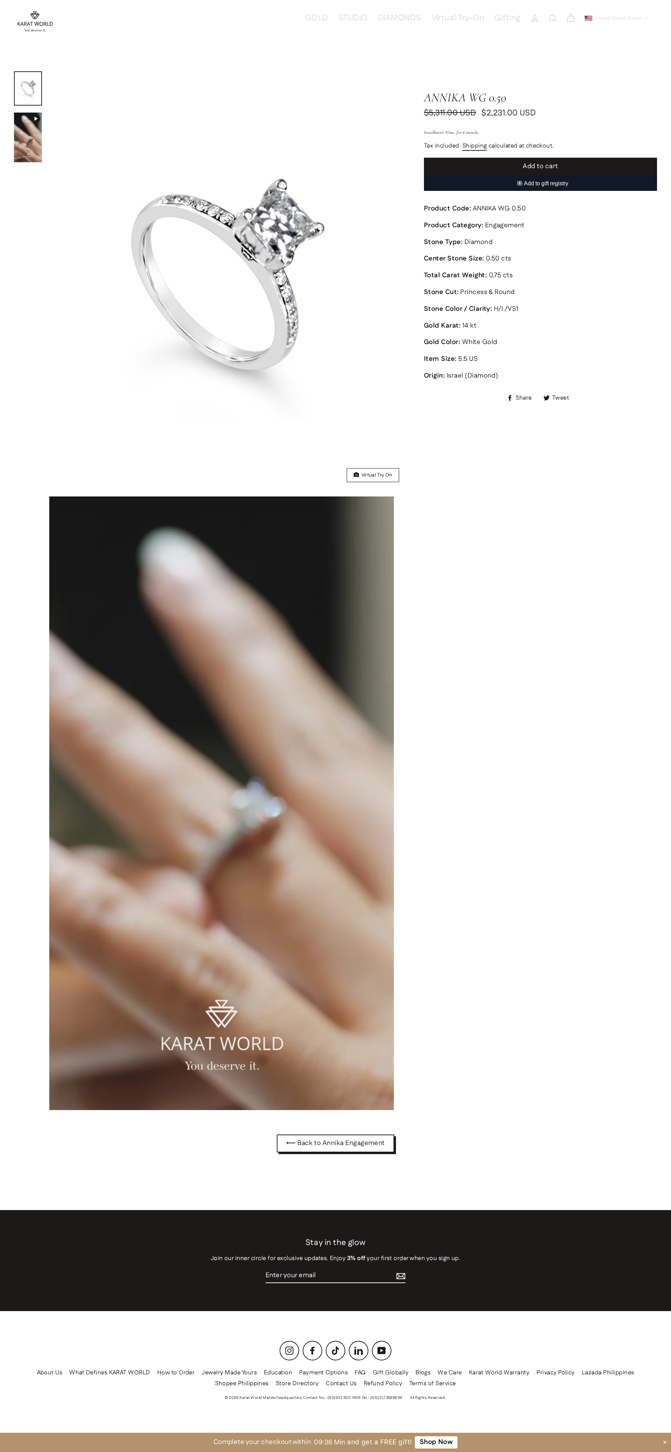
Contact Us (341, 1383)
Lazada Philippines (608, 1372)
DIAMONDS (399, 18)
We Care (450, 1372)
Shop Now (436, 1442)
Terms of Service (432, 1383)
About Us (50, 1372)
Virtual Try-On (458, 18)
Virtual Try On (375, 475)
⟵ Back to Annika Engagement (335, 1143)
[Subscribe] (400, 1276)
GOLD (316, 18)
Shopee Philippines (242, 1383)
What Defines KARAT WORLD (109, 1372)
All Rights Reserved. (428, 1398)
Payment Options (323, 1372)
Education (278, 1372)
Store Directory (297, 1383)
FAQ (360, 1372)
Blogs (423, 1372)
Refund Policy (383, 1383)
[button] (617, 18)
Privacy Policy (555, 1372)
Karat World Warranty (499, 1372)
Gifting (507, 18)
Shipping (474, 146)
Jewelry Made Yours (229, 1372)
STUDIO (353, 18)
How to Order (176, 1372)
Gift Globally (391, 1372)
